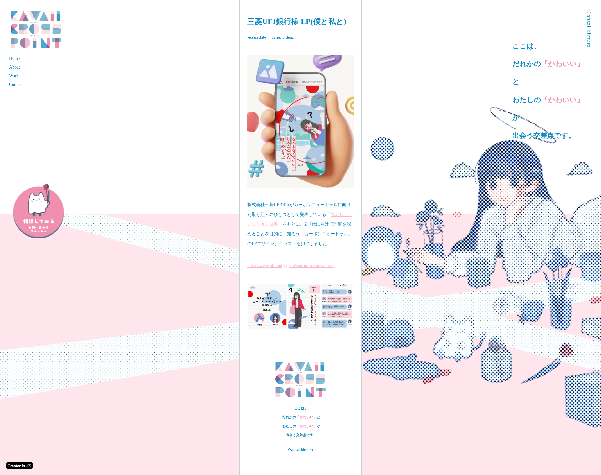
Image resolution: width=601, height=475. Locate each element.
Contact (16, 84)
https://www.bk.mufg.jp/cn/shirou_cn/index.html (290, 265)
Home (14, 58)
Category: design (283, 37)
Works (14, 75)
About (14, 67)
